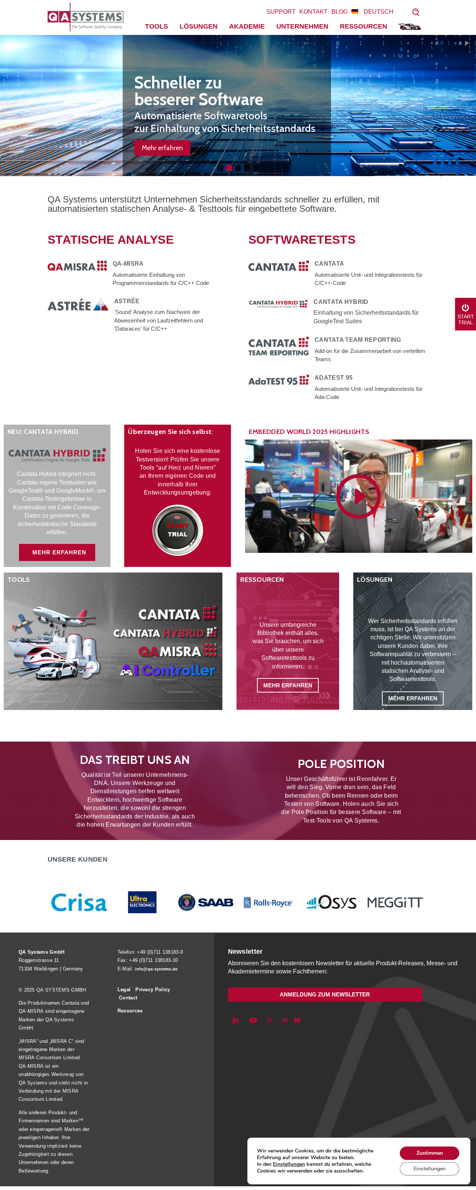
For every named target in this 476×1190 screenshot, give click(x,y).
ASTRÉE (127, 301)
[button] (220, 168)
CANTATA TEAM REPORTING (358, 340)
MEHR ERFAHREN (59, 552)
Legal (124, 989)
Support (281, 12)
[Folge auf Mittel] (284, 1020)
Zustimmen (429, 1153)
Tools (156, 26)
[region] (238, 105)
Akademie (247, 26)
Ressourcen (363, 26)
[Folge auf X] (270, 1020)
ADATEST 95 (334, 377)
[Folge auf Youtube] (253, 1020)
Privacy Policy (152, 989)
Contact (128, 998)
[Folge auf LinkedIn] (235, 1020)
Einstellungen (289, 1164)
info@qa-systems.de (156, 969)
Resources (130, 1011)
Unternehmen (302, 26)
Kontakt (313, 12)
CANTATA (329, 263)
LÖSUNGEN (199, 26)
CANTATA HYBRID (340, 302)
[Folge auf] (297, 1020)
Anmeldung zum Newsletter (325, 994)
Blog (339, 12)
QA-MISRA (128, 263)
